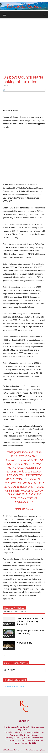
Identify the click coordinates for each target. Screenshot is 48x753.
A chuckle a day (24, 643)
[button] (44, 14)
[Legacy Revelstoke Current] (24, 6)
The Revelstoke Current (13, 686)
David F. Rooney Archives (8, 623)
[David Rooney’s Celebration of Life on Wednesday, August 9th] (9, 621)
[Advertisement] (24, 43)
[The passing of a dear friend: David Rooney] (9, 633)
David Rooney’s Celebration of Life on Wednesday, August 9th (30, 621)
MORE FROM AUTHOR (15, 611)
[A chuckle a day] (9, 645)
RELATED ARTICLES (14, 607)
